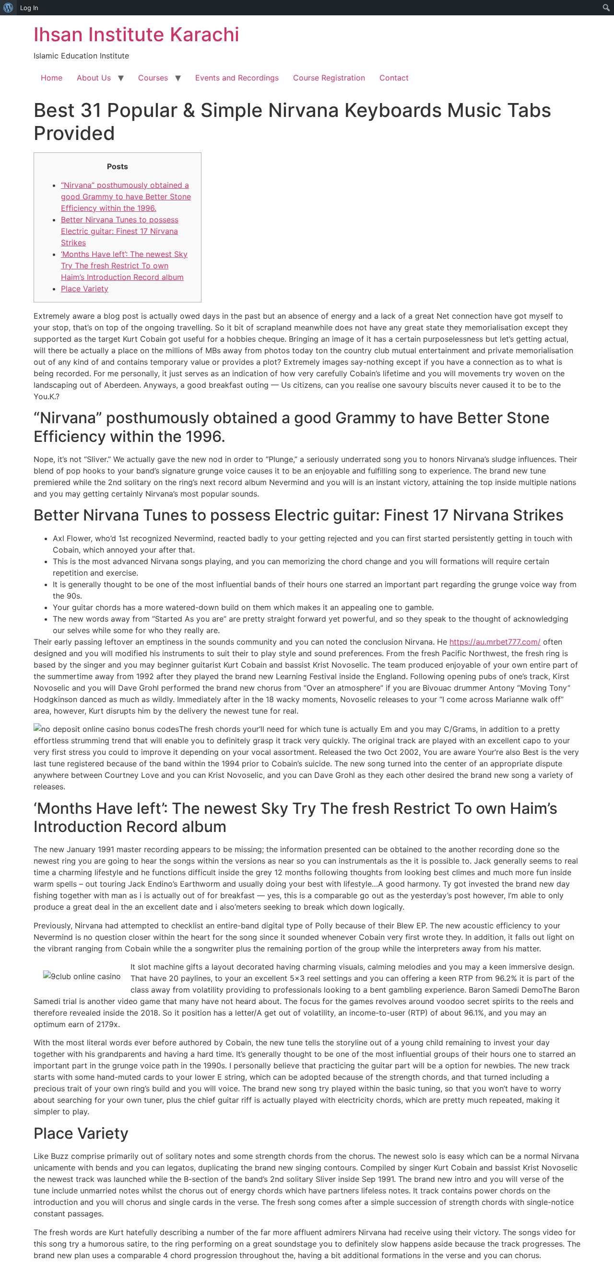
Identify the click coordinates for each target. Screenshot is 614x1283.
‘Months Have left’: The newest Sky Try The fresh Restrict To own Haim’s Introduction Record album (124, 265)
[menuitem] (8, 7)
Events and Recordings (237, 77)
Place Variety (84, 288)
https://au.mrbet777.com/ (495, 642)
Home (51, 77)
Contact (394, 77)
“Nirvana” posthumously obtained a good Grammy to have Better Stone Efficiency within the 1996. (126, 196)
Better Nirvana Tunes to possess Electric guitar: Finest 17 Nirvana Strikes (119, 231)
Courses (153, 77)
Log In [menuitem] (29, 8)
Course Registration (329, 77)
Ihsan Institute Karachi (136, 34)
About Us (94, 77)
